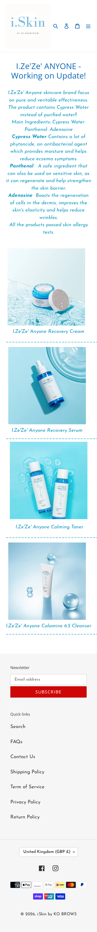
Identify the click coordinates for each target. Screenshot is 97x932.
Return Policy (25, 817)
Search (18, 726)
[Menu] (88, 26)
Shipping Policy (27, 772)
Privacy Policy (25, 802)
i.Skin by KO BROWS (57, 914)
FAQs (16, 742)
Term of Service (27, 787)
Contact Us (22, 757)
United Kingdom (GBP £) (46, 852)
